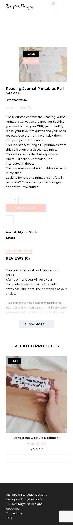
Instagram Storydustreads (24, 499)
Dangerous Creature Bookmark (36, 438)
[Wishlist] (10, 219)
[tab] (19, 251)
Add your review (16, 99)
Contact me (14, 513)
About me (13, 508)
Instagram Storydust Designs (26, 494)
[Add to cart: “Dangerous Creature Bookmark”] (33, 458)
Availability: (15, 232)
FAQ (9, 518)
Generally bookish (35, 25)
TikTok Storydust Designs (24, 504)
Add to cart (26, 207)
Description (19, 251)
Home (14, 25)
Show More (34, 324)
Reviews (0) (18, 258)
